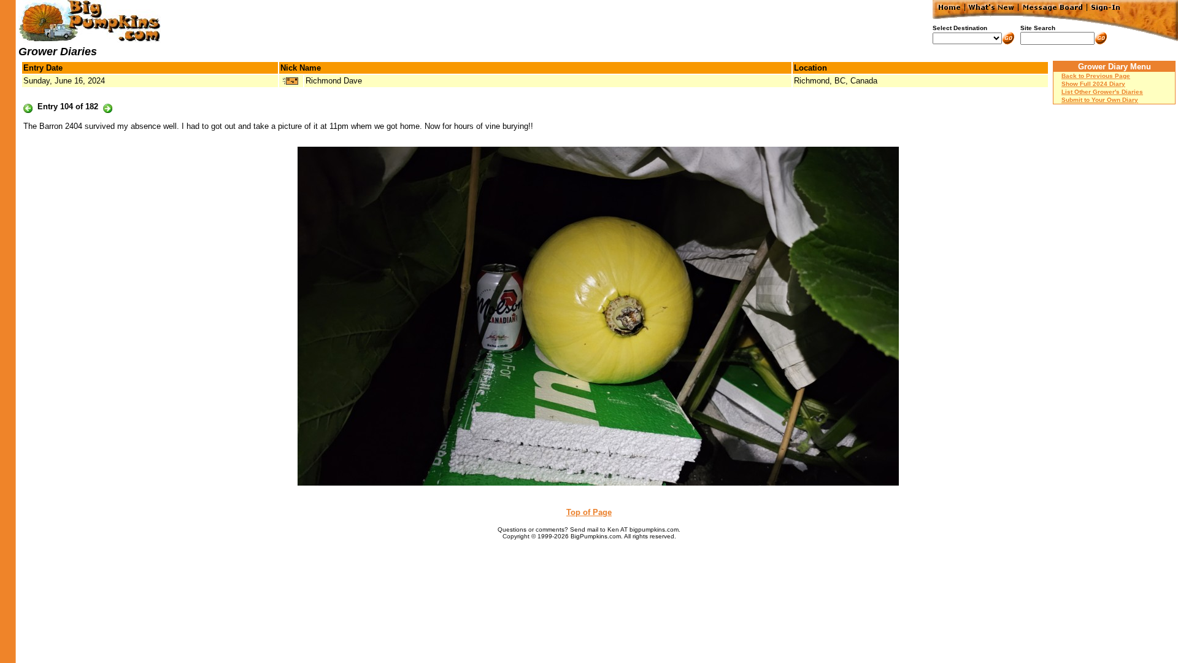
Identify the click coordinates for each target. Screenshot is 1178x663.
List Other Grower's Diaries (1102, 91)
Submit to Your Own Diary (1099, 99)
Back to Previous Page (1095, 75)
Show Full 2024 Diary (1093, 83)
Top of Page (589, 512)
